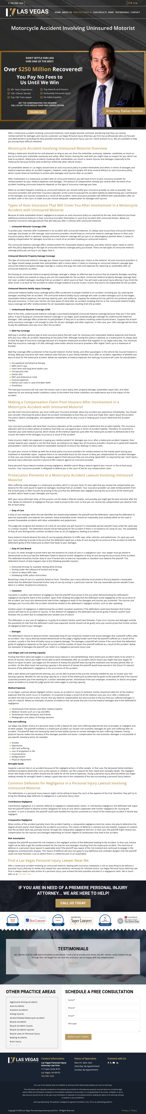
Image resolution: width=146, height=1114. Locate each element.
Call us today (73, 903)
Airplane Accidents (19, 1010)
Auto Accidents (17, 1006)
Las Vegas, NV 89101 (50, 1072)
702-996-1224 (16, 3)
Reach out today (78, 1036)
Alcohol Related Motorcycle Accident (27, 1018)
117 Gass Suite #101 (50, 1069)
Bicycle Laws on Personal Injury (25, 1033)
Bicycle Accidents (18, 1021)
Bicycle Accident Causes (21, 1025)
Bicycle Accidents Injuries (22, 1029)
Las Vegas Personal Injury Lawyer (46, 860)
